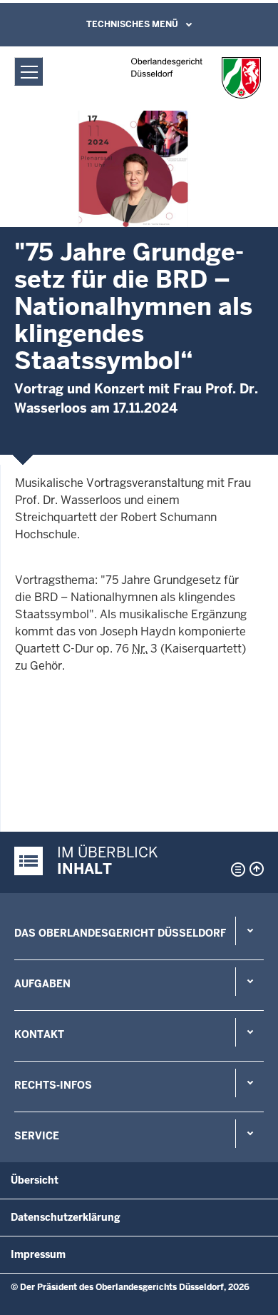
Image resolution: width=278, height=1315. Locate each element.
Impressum (38, 1254)
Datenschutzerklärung (65, 1217)
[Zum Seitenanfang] (256, 869)
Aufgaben (42, 983)
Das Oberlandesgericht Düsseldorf (120, 933)
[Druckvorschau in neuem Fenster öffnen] (235, 869)
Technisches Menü (132, 24)
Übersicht (34, 1180)
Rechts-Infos (53, 1085)
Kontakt (39, 1034)
